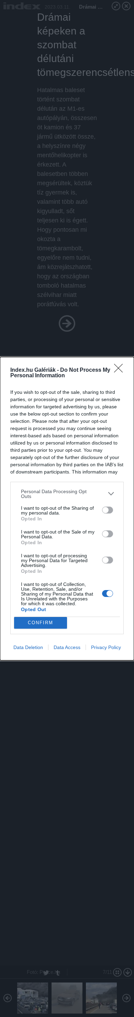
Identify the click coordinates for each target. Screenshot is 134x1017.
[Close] (120, 370)
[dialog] (67, 508)
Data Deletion (28, 647)
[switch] (107, 510)
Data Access (67, 647)
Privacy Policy (106, 647)
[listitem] (67, 494)
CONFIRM (40, 622)
